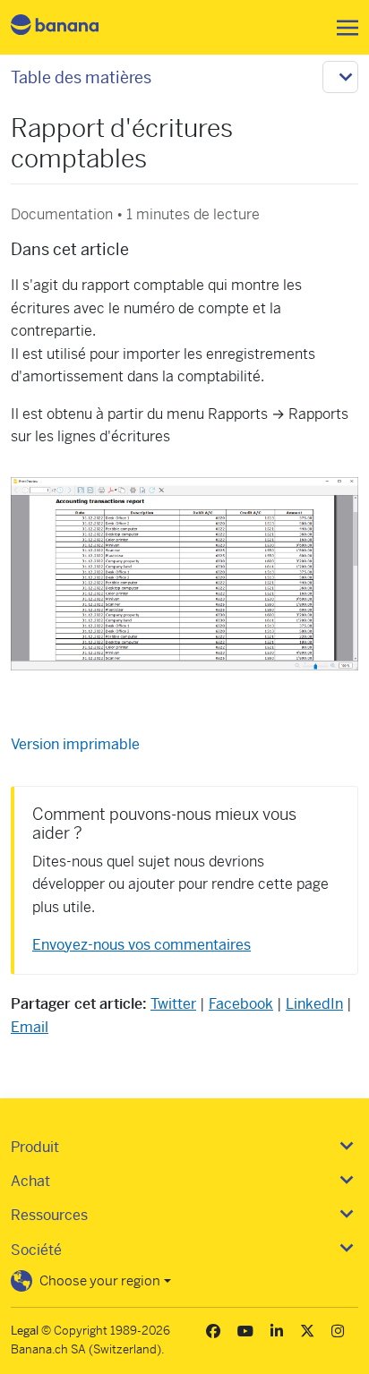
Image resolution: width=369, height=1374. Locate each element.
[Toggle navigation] (342, 27)
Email (29, 1027)
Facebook (241, 1003)
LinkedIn (314, 1003)
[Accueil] (70, 27)
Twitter (173, 1003)
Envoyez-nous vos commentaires (141, 944)
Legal (25, 1330)
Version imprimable (75, 744)
